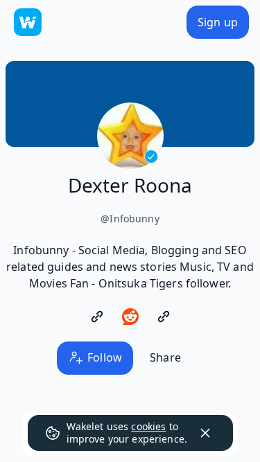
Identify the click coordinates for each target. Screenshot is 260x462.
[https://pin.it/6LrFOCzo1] (163, 316)
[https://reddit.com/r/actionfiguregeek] (130, 316)
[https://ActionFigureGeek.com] (97, 316)
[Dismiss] (205, 433)
